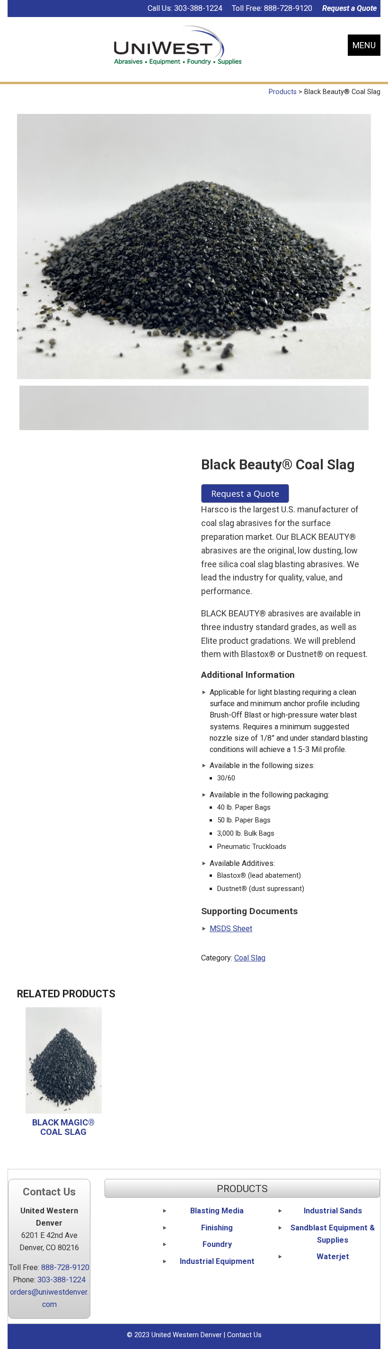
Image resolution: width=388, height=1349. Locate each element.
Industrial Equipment (217, 1261)
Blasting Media (217, 1210)
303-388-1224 (198, 8)
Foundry (217, 1244)
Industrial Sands (333, 1210)
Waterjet (333, 1256)
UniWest (177, 45)
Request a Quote (349, 8)
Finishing (217, 1227)
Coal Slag (249, 957)
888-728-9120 (288, 8)
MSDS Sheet (231, 928)
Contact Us (244, 1335)
